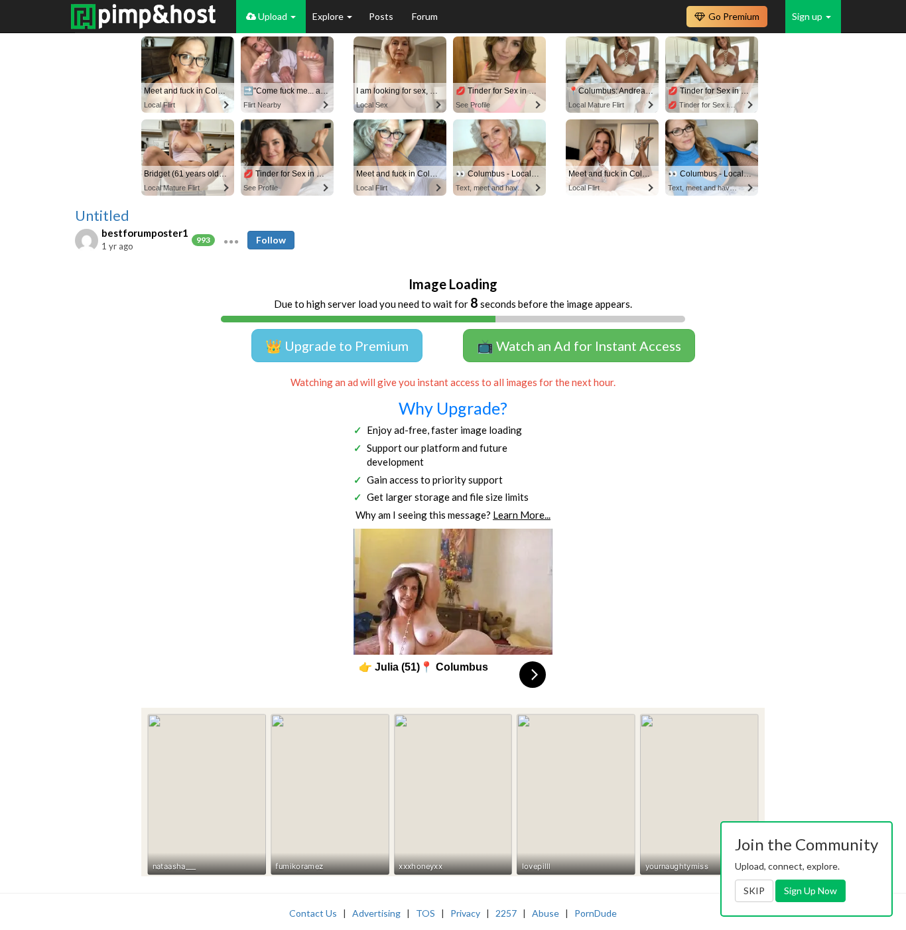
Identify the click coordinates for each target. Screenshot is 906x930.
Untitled (102, 215)
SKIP (754, 890)
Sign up (808, 16)
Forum (425, 16)
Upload (272, 16)
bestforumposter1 (144, 233)
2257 (506, 913)
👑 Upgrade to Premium (337, 346)
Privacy (465, 913)
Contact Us (313, 913)
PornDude (595, 913)
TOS (425, 913)
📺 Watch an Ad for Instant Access (579, 346)
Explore (329, 16)
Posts (382, 16)
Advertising (376, 913)
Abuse (545, 913)
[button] (231, 240)
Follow (271, 239)
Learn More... (521, 515)
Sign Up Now (810, 890)
